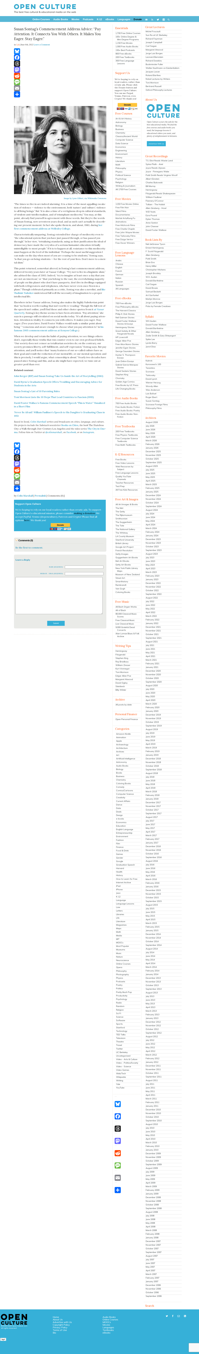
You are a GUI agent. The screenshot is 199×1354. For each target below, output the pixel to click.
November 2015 (153, 894)
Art (117, 755)
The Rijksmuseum (124, 515)
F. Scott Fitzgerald (154, 251)
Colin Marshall (25, 495)
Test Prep (120, 486)
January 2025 (152, 491)
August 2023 (152, 554)
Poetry (119, 985)
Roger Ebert (151, 397)
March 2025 (151, 484)
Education (121, 826)
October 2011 (152, 1073)
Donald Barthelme (154, 280)
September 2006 (154, 1296)
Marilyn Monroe (153, 299)
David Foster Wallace (156, 230)
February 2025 (152, 488)
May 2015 (150, 916)
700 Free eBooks (124, 303)
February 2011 (152, 1102)
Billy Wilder (121, 690)
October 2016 (152, 853)
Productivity (121, 995)
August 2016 (152, 861)
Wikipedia (121, 1077)
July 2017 (150, 820)
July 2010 (150, 1128)
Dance (119, 804)
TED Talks (121, 1034)
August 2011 (152, 1080)
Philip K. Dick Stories (125, 314)
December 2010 (153, 1109)
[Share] (60, 94)
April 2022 (150, 612)
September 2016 (154, 857)
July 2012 (150, 1040)
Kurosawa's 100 (153, 364)
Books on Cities (69, 425)
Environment (121, 154)
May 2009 (150, 1179)
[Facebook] (60, 57)
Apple (119, 741)
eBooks (106, 1332)
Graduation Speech (125, 864)
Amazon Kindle (123, 734)
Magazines (121, 925)
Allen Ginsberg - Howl (156, 208)
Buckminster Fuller (154, 64)
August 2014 (152, 948)
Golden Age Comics (125, 381)
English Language (124, 829)
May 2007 (150, 1267)
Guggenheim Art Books (127, 557)
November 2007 (153, 1245)
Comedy (120, 787)
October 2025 (152, 458)
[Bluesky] (60, 51)
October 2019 (152, 722)
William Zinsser (123, 665)
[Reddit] (60, 76)
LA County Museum (125, 536)
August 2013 (152, 992)
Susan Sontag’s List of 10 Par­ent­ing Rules (37, 391)
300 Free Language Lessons (125, 62)
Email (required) (56, 573)
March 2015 (151, 923)
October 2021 (152, 634)
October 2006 (152, 1292)
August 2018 (152, 773)
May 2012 (150, 1047)
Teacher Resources (125, 482)
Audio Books (122, 765)
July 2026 (150, 426)
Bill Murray (150, 186)
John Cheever (152, 226)
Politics (119, 988)
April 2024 (150, 524)
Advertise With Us (156, 144)
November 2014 (153, 937)
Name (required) (56, 567)
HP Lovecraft (122, 337)
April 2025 (150, 480)
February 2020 (152, 707)
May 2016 (150, 872)
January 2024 (152, 535)
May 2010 (150, 1135)
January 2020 (152, 711)
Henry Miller (151, 266)
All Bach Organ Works (126, 606)
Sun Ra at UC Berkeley (156, 35)
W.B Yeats (151, 211)
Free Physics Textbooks (127, 435)
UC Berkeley (122, 1052)
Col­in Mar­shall (38, 421)
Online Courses (123, 963)
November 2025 (153, 455)
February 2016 (152, 883)
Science (119, 1017)
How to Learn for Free (126, 879)
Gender (119, 857)
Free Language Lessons (127, 473)
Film (118, 843)
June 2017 (150, 824)
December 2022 (153, 583)
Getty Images (122, 554)
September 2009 (154, 1164)
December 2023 (153, 539)
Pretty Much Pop (124, 992)
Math (118, 164)
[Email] (60, 88)
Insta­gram (88, 432)
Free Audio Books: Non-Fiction (127, 415)
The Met (119, 508)
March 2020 (151, 703)
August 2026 (152, 422)
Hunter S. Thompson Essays (125, 356)
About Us (58, 1319)
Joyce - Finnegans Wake (157, 171)
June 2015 (150, 912)
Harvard (120, 868)
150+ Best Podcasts (125, 50)
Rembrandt (121, 585)
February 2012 (152, 1058)
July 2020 (150, 689)
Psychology (121, 179)
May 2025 (150, 477)
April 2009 (150, 1182)
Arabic (119, 260)
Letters (119, 910)
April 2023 (150, 568)
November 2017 (153, 806)
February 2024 (152, 532)
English (119, 267)
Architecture (122, 748)
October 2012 (152, 1029)
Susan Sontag (152, 401)
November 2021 (153, 630)
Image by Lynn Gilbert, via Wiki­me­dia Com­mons (85, 198)
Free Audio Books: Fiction (128, 407)
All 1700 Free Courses (126, 189)
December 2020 (153, 671)
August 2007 (152, 1256)
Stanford (120, 1027)
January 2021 (152, 667)
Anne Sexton (152, 222)
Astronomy (121, 122)
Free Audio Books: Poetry (128, 410)
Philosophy (121, 168)
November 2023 (153, 543)
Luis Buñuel (151, 393)
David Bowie (152, 288)
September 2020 (154, 682)
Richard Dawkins (154, 60)
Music (118, 953)
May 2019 (150, 740)
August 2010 (152, 1124)
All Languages (122, 288)
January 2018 (152, 799)
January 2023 (152, 579)
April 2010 (150, 1139)
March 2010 (151, 1142)
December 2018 (153, 758)
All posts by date (124, 704)
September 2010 (154, 1120)
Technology (121, 1031)
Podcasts (120, 981)
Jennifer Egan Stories (126, 347)
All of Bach (121, 610)
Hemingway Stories (125, 327)
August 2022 (152, 597)
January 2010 (152, 1150)
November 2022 (153, 586)
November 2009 (153, 1157)
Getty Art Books (123, 564)
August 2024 (152, 510)
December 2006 (153, 1285)
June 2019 (150, 736)
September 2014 (154, 945)
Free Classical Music (125, 620)
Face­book (71, 432)
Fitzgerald (120, 654)
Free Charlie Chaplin (125, 229)
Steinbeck (120, 686)
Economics (121, 147)
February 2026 (152, 444)
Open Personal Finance (127, 719)
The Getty (120, 511)
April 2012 (150, 1051)
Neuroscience (122, 960)
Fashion (120, 840)
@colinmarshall (53, 432)
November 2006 (153, 1288)
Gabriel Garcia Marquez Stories (127, 366)
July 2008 (150, 1215)
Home (56, 1317)
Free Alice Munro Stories (127, 344)
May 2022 (150, 608)
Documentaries (123, 214)
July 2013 (150, 996)
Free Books (121, 459)
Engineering (121, 150)
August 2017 (152, 817)
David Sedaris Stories (126, 371)
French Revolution (124, 550)
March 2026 (151, 440)
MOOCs (119, 942)
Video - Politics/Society (127, 1062)
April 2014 (150, 963)
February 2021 (152, 663)
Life (117, 918)
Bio (54, 1332)
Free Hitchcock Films (125, 225)
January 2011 (152, 1106)
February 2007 (152, 1277)
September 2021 (154, 638)
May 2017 (150, 828)
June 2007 (150, 1263)
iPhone (119, 889)
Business (120, 129)
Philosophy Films (154, 408)
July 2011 (150, 1084)
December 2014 (153, 934)
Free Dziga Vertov (124, 239)
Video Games (122, 1070)
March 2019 (151, 747)
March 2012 (151, 1054)
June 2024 (150, 517)
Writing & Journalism (125, 186)
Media (119, 935)
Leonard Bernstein (154, 57)
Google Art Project (124, 547)
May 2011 (150, 1091)
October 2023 (152, 546)
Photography (122, 974)
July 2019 (150, 733)
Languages (108, 1327)
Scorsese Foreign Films (157, 404)
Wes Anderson (153, 390)
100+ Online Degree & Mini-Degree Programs (127, 38)
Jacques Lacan (153, 71)
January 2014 (152, 974)
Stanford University (125, 539)
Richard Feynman (154, 38)
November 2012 (153, 1025)
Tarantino (150, 368)
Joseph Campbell (154, 42)
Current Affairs (123, 801)
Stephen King (122, 374)
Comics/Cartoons (124, 790)
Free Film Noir (122, 207)
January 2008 (152, 1237)
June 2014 (150, 956)
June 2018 (150, 780)
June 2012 (150, 1043)
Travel (119, 1045)
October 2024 (152, 502)
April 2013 (150, 1007)
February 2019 (152, 751)
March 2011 (151, 1098)
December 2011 (153, 1065)
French (119, 271)
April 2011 (150, 1095)
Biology (119, 125)
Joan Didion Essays (125, 361)
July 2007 (150, 1259)
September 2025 (154, 462)
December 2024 (153, 495)
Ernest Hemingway (155, 247)
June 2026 (150, 429)
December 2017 (153, 802)
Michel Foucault (153, 31)
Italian (118, 278)
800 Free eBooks (124, 53)
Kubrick (149, 360)
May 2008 (150, 1223)
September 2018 (154, 769)
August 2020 (152, 685)
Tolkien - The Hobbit (155, 204)
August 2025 (152, 466)
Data (118, 808)
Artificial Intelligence (125, 758)
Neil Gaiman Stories (125, 317)
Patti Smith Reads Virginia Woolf (161, 175)
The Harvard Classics (126, 310)
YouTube (120, 1087)
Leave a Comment (42, 44)
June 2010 (150, 1131)
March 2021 (151, 660)
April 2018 (150, 788)
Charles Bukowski (154, 182)
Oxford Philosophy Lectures (159, 90)
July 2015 (150, 908)
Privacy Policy (60, 1327)
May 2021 (150, 652)
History (119, 157)
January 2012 (152, 1062)
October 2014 (152, 941)
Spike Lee (150, 339)
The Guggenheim (124, 522)
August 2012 (152, 1036)
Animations (121, 221)
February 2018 (152, 795)
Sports (119, 1024)
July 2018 (150, 777)
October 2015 (152, 897)
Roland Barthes (153, 75)
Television (120, 1038)
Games (119, 854)
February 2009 (152, 1190)
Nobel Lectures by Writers (158, 79)
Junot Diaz (151, 346)
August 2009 (152, 1168)
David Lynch (151, 379)
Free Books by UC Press (127, 385)
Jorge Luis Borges (154, 53)
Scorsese (150, 371)
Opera (119, 967)
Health (119, 871)
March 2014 (151, 967)
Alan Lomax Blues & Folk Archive (127, 635)
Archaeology (122, 744)
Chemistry (120, 132)
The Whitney (122, 532)
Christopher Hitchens (156, 269)
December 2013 (153, 978)
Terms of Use (60, 1330)
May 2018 (150, 784)
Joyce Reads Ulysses (155, 168)
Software (120, 1020)
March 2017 (151, 835)
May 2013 (150, 1003)
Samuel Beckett (153, 291)
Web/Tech (121, 1073)
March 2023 (151, 572)
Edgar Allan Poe (123, 340)
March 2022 (151, 616)
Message (43, 573)
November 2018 (153, 762)
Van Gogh (120, 588)
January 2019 (152, 755)
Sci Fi (118, 1013)
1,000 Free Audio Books (127, 46)
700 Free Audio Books (126, 403)
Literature (120, 161)
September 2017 (154, 813)
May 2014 (150, 959)
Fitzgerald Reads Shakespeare (160, 193)
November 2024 (153, 499)
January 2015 (152, 930)
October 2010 (152, 1117)
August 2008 (152, 1212)
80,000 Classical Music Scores (126, 615)
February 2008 (152, 1234)
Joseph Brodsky (153, 273)
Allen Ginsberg (152, 255)
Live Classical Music (125, 623)
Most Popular (122, 946)
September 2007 (154, 1252)
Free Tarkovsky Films (125, 236)
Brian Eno (150, 262)
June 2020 (150, 692)
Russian (119, 281)
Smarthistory (122, 581)
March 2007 (151, 1274)
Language (121, 900)
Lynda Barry (151, 343)
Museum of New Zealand (128, 574)
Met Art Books (122, 561)
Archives (120, 751)
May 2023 (150, 565)
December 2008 (153, 1197)
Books (119, 772)
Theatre (120, 1041)
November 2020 (153, 674)
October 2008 (152, 1204)
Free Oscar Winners (125, 243)
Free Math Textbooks (126, 445)
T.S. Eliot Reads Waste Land (159, 160)
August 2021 (152, 641)
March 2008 (151, 1230)
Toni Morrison (122, 672)
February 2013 (152, 1014)
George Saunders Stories (128, 351)
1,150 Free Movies (124, 43)
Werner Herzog (153, 382)
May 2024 (150, 521)
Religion (119, 182)
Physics (119, 171)
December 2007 (153, 1241)
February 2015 (152, 926)
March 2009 (151, 1186)
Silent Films (121, 211)
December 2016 (153, 846)
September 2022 (154, 594)
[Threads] (60, 64)
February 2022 (152, 619)
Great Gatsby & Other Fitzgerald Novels (126, 332)
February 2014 (152, 970)
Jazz (118, 893)
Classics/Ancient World (127, 136)
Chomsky (120, 378)
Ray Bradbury (122, 661)
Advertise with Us (62, 1322)
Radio (119, 1002)
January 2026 (152, 448)
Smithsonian (121, 518)
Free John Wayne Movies (127, 232)
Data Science (122, 143)
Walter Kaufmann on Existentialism (162, 68)
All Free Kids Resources (127, 489)
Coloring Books (123, 592)
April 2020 (150, 700)
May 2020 (150, 696)
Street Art (120, 578)
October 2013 (152, 985)
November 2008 (153, 1201)
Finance (120, 847)
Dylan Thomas (153, 219)
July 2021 (150, 645)
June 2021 (150, 649)
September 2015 (154, 901)
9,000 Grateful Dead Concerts (125, 628)
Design (119, 815)
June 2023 (150, 561)
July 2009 (150, 1171)
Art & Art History (124, 118)
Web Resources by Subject (124, 468)
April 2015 (150, 919)
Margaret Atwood (124, 679)
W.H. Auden (151, 277)
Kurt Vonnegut (122, 668)
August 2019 (152, 729)
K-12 (118, 896)
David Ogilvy (121, 683)
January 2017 (152, 842)
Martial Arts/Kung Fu (125, 218)
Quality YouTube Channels (123, 478)
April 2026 (150, 437)
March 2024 (151, 528)
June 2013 (150, 1000)
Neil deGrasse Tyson (155, 244)
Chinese (119, 264)
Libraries (120, 914)
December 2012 (153, 1022)
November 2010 (153, 1113)
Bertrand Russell (153, 86)
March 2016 (151, 879)
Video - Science (123, 1066)
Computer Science (124, 140)
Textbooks (108, 1330)
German (119, 274)
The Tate (120, 525)
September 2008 (154, 1208)
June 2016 (150, 868)
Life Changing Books (125, 388)
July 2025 (150, 469)
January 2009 (152, 1193)
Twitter (119, 1048)
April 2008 (150, 1226)
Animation (121, 737)
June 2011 (150, 1087)
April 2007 (150, 1270)
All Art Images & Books (127, 504)
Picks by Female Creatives (158, 306)
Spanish (119, 285)
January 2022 (152, 623)
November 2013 (153, 981)
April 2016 (150, 875)
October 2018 (152, 766)
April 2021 (150, 656)
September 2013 (154, 989)
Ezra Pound (151, 215)
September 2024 (154, 506)
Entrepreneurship (124, 833)
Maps (118, 928)
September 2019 (154, 725)
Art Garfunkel (152, 295)
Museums (120, 949)
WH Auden (151, 321)
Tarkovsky (150, 375)
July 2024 (150, 513)
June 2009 (150, 1175)
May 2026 (150, 433)
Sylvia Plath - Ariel (154, 164)
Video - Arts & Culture (126, 1059)
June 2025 (150, 473)
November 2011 (153, 1069)
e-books (120, 818)
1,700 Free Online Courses (128, 33)
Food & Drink (122, 850)
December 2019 (153, 714)
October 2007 (152, 1248)
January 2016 (152, 886)
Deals (118, 811)
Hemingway (121, 651)
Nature (119, 956)
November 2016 (153, 850)
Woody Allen (152, 386)
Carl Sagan (151, 46)
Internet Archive (123, 882)
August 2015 (152, 905)
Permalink (40, 495)
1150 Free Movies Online (127, 204)
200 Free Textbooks (125, 57)
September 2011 (154, 1076)
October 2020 (152, 678)
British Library (122, 543)
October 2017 (152, 809)
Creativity (120, 797)
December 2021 (153, 627)
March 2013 (151, 1011)
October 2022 (152, 590)
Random (120, 1006)
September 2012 (154, 1033)
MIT (117, 939)
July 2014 (150, 952)
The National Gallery (125, 529)
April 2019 (150, 744)
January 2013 (152, 1018)
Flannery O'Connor (155, 200)
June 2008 (150, 1219)
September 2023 (154, 550)
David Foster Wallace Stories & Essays (126, 322)
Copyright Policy (61, 1324)
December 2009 (153, 1153)
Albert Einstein (152, 179)
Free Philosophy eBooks (127, 307)
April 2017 (150, 831)
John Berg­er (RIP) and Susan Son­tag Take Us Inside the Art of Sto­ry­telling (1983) (58, 376)
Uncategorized (123, 1055)
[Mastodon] (60, 70)
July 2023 (150, 557)
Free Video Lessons (125, 463)
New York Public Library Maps (127, 569)
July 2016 (150, 864)
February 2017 (152, 839)
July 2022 (150, 601)
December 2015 (153, 890)
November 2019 (153, 718)
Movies (106, 1324)
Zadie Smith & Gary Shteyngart (161, 335)
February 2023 (152, 575)
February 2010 (152, 1146)
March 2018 (151, 791)
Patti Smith (151, 258)
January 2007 (152, 1281)
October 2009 (152, 1160)
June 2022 (150, 605)
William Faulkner (154, 197)
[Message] (60, 82)
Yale (118, 1084)
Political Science (123, 175)
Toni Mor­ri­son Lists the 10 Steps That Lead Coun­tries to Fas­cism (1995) (54, 397)
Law (118, 907)
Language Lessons (125, 903)
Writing (119, 1080)
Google (119, 861)
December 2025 (153, 451)
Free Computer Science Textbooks (127, 440)
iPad (118, 886)
